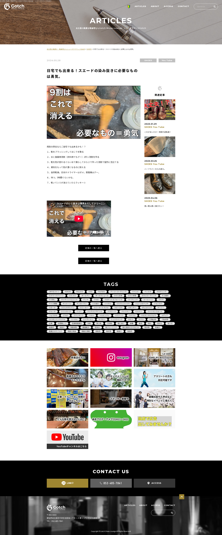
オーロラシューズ (101, 295)
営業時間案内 (77, 323)
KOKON (68, 291)
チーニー (161, 307)
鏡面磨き (86, 327)
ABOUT (155, 6)
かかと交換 (118, 295)
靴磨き (157, 327)
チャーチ (52, 311)
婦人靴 (98, 323)
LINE (70, 483)
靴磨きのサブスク (55, 331)
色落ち (62, 327)
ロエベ (130, 319)
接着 (131, 323)
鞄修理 (108, 331)
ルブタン (102, 319)
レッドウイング (116, 319)
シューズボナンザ (141, 303)
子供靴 (109, 323)
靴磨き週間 (86, 331)
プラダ (65, 315)
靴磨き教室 (72, 331)
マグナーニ (119, 315)
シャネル (108, 303)
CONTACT (183, 6)
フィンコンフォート (155, 311)
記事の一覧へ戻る (93, 248)
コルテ (161, 299)
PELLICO (79, 291)
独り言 (170, 323)
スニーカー (84, 307)
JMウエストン (54, 291)
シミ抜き (95, 303)
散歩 (140, 323)
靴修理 (147, 327)
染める (159, 323)
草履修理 (73, 327)
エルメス (72, 295)
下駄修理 (165, 319)
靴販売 (98, 331)
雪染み (97, 327)
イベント (135, 291)
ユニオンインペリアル (57, 319)
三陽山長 (152, 319)
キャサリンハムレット (69, 299)
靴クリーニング (111, 327)
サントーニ (67, 303)
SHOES (148, 60)
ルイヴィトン (88, 319)
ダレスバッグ (147, 307)
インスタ (148, 291)
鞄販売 (129, 331)
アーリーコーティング (118, 291)
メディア (165, 315)
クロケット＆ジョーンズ (113, 299)
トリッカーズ (66, 311)
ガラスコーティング (149, 295)
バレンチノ (126, 311)
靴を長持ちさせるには (131, 327)
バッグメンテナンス (94, 311)
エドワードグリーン (56, 295)
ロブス (141, 319)
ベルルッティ (104, 315)
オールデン (86, 295)
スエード (52, 307)
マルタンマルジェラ (148, 315)
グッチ (85, 299)
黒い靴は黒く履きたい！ (154, 206)
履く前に (121, 323)
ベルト (91, 315)
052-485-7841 (113, 483)
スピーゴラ (118, 307)
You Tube (167, 60)
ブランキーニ (78, 315)
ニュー (79, 311)
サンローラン (82, 303)
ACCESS (168, 6)
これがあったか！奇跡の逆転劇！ (157, 132)
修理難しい (62, 323)
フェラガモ (53, 315)
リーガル (74, 319)
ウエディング (161, 291)
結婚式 (51, 327)
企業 (50, 323)
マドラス (132, 315)
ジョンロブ (158, 303)
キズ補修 (165, 295)
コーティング (133, 299)
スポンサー (132, 307)
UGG (90, 291)
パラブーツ (112, 311)
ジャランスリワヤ (123, 303)
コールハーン (148, 299)
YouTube (101, 291)
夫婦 (89, 323)
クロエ (96, 299)
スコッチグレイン (67, 307)
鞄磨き (119, 331)
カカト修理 (132, 295)
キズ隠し (52, 299)
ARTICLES (140, 6)
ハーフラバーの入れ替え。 (155, 169)
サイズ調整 (53, 303)
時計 (149, 323)
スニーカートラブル (101, 307)
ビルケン (138, 311)
